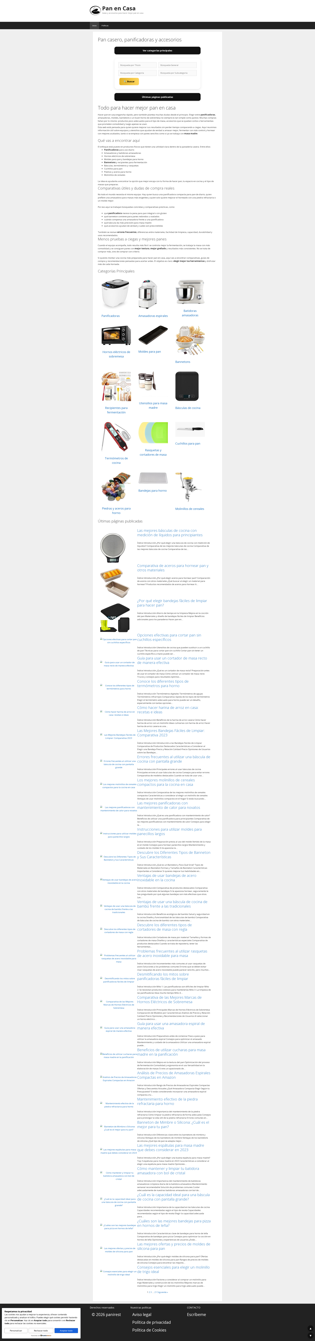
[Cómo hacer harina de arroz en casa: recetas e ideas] (118, 713)
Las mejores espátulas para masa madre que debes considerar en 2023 (170, 1147)
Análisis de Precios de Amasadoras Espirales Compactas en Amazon (173, 1075)
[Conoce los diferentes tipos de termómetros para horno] (118, 687)
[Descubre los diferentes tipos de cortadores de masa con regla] (118, 931)
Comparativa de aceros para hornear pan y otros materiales (172, 567)
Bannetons (182, 362)
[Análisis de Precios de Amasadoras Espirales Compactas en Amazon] (118, 1079)
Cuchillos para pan (187, 443)
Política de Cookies (149, 1330)
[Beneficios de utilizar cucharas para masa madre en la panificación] (118, 1056)
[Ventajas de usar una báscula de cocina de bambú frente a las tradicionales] (118, 909)
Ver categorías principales (157, 50)
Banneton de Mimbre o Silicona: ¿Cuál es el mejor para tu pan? (173, 1124)
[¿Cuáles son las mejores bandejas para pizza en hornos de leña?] (118, 1227)
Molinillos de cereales (189, 509)
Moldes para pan (149, 351)
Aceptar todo (66, 1330)
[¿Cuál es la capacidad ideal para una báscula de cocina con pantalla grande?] (118, 1202)
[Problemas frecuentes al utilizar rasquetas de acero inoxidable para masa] (118, 958)
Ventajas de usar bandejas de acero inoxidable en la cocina (166, 877)
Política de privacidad (151, 1322)
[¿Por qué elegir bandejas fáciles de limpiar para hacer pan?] (118, 617)
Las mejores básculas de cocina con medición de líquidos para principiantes (170, 532)
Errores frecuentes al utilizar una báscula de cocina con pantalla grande (173, 759)
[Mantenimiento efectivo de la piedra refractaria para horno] (118, 1105)
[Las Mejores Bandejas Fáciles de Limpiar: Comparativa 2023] (118, 736)
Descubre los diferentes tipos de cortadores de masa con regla (164, 927)
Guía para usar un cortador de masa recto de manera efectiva (172, 660)
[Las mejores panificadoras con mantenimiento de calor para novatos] (118, 809)
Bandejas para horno (152, 490)
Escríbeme (196, 1314)
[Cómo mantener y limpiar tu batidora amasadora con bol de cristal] (118, 1176)
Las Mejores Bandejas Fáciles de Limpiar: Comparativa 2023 (171, 732)
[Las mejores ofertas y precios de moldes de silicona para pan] (118, 1250)
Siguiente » (162, 1292)
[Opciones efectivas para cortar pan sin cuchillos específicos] (118, 641)
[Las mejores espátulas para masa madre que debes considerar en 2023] (118, 1151)
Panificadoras (111, 316)
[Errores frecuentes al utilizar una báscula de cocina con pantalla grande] (118, 764)
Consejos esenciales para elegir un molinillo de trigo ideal (173, 1269)
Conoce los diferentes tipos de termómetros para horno (163, 683)
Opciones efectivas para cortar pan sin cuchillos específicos (169, 637)
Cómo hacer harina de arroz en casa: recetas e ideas (167, 709)
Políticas (105, 25)
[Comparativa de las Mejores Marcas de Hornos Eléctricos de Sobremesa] (118, 1005)
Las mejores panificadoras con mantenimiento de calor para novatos (168, 805)
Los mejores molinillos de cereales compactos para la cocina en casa (166, 782)
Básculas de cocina (187, 408)
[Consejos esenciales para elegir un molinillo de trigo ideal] (118, 1273)
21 (155, 1292)
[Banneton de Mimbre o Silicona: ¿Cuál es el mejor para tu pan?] (118, 1128)
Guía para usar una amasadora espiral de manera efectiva (171, 1025)
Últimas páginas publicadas (157, 96)
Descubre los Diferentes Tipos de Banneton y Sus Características (173, 854)
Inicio (94, 25)
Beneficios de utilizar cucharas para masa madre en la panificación (171, 1052)
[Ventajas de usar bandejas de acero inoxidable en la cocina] (118, 881)
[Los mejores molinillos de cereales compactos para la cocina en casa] (118, 786)
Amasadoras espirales (153, 316)
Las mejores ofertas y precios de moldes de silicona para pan (173, 1246)
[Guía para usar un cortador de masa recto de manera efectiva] (118, 664)
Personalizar (16, 1330)
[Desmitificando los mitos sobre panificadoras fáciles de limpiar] (118, 980)
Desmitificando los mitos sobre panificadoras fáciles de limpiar (163, 976)
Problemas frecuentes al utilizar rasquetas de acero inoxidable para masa (172, 953)
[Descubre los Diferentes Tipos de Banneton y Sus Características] (118, 858)
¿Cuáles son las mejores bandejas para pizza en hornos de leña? (174, 1223)
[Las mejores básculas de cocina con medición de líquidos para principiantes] (118, 548)
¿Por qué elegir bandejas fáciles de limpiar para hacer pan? (172, 603)
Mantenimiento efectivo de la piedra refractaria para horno (167, 1101)
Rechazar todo (41, 1330)
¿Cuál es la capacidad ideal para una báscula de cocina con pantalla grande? (173, 1197)
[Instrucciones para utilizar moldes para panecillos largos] (118, 835)
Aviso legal (141, 1314)
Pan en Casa (119, 8)
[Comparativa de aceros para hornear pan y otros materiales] (118, 583)
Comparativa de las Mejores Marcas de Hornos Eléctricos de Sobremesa (169, 999)
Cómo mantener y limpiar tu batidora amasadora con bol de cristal (168, 1170)
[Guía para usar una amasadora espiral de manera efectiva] (118, 1029)
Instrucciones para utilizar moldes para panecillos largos (169, 831)
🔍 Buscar (129, 81)
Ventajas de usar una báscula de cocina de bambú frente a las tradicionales (172, 904)
